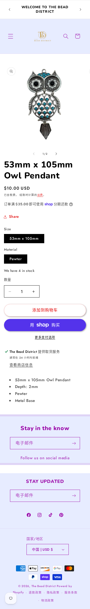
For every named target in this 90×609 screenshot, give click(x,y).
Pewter (16, 259)
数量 (7, 279)
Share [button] (14, 216)
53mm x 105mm (24, 238)
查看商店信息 (21, 365)
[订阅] (74, 443)
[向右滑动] (56, 153)
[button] (10, 36)
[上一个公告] (9, 9)
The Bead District (44, 586)
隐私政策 (53, 593)
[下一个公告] (80, 9)
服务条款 (70, 593)
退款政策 (35, 593)
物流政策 (47, 601)
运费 (40, 195)
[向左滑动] (33, 153)
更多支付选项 (45, 337)
